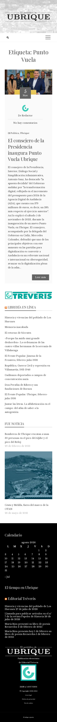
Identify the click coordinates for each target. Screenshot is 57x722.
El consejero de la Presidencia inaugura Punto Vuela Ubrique (26, 149)
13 (26, 558)
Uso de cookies (28, 703)
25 (13, 566)
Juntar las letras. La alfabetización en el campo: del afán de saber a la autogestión (27, 408)
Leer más (40, 277)
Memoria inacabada (16, 327)
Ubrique (24, 133)
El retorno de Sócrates (18, 332)
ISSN (22, 687)
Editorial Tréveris (22, 598)
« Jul (7, 576)
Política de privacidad (28, 699)
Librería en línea (22, 307)
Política (15, 133)
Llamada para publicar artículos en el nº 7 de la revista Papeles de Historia (28, 615)
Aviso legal (28, 695)
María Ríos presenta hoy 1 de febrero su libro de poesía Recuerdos (28, 633)
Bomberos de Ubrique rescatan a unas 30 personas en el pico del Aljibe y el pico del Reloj (27, 438)
